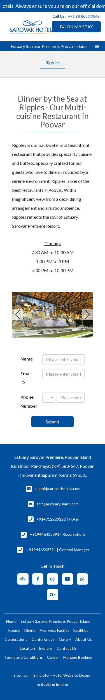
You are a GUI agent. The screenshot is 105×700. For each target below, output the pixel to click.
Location (27, 648)
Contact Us (67, 648)
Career (53, 657)
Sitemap (20, 675)
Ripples (52, 62)
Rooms (14, 630)
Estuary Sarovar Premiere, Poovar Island (49, 46)
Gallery (65, 639)
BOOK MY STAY (76, 26)
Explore (45, 648)
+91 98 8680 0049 (84, 16)
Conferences (43, 639)
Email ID (26, 378)
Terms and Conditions (23, 657)
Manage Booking (77, 657)
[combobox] (49, 397)
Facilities (80, 630)
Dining (30, 630)
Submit (52, 421)
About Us (83, 639)
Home (11, 621)
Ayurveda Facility (54, 630)
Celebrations (16, 639)
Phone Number (29, 401)
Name (26, 358)
